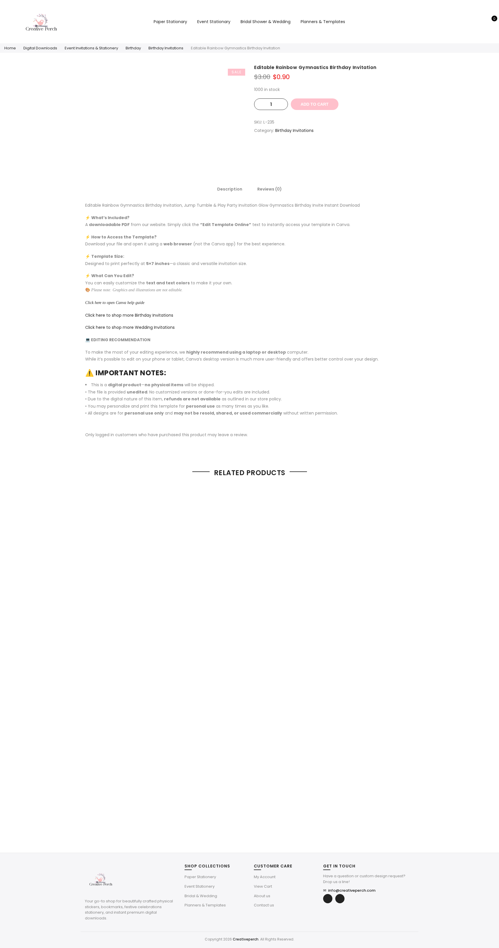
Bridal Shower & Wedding (266, 22)
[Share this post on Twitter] (328, 150)
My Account (264, 877)
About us (262, 896)
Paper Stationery (200, 877)
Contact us (264, 905)
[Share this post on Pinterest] (340, 150)
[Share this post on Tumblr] (351, 150)
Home (10, 48)
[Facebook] (327, 898)
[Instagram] (340, 898)
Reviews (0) (269, 189)
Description (229, 189)
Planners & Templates (323, 22)
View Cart (263, 886)
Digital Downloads (40, 48)
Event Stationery (200, 886)
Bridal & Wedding (201, 896)
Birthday (133, 48)
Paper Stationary (170, 22)
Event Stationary (213, 22)
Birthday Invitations (165, 48)
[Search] (472, 22)
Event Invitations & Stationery (91, 48)
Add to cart (315, 104)
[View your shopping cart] (490, 22)
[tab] (230, 189)
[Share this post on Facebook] (316, 150)
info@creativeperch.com (349, 890)
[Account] (481, 22)
